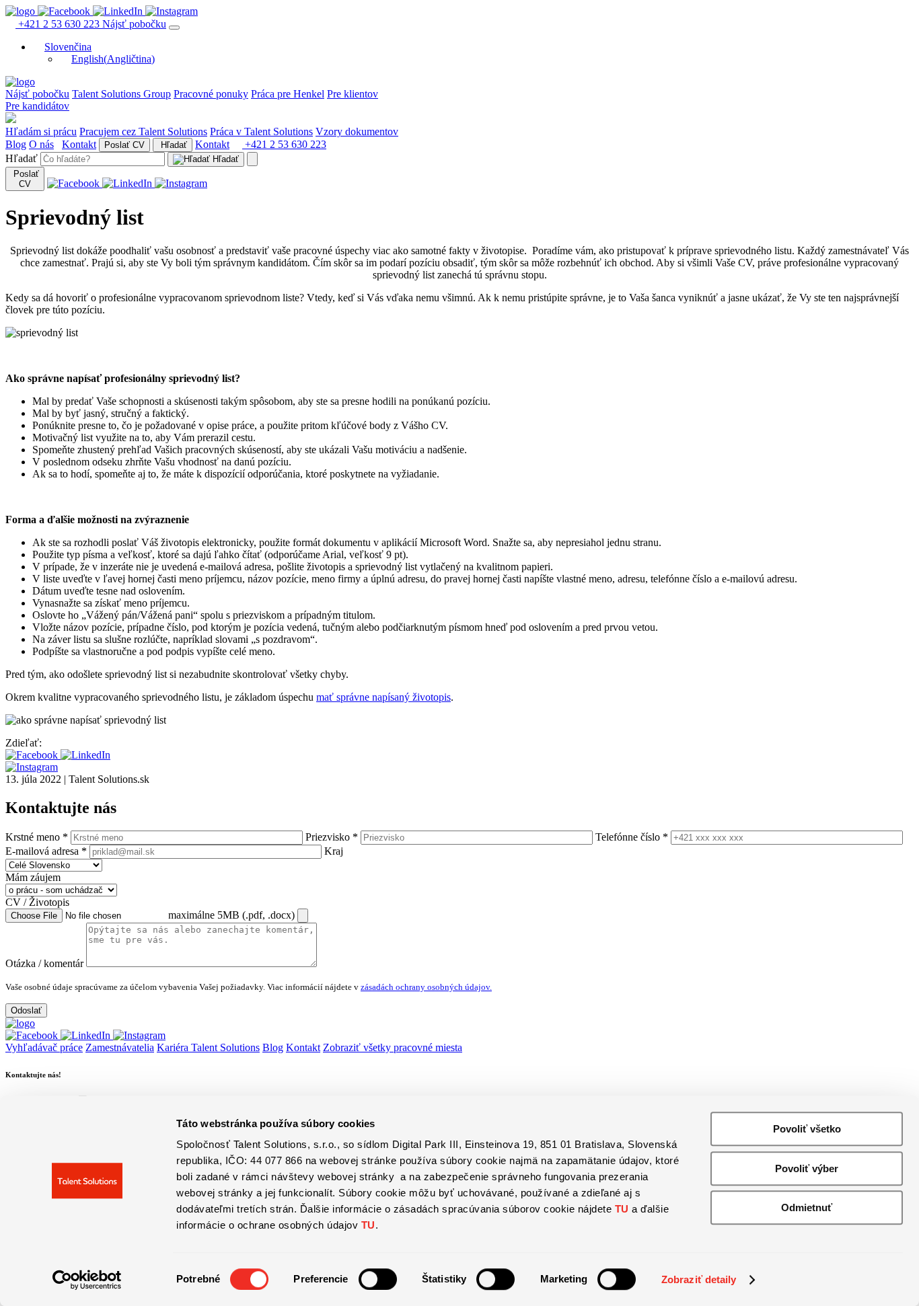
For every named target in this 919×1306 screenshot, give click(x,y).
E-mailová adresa (46, 851)
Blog (15, 144)
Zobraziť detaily (699, 1279)
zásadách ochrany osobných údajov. (426, 987)
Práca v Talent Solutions (261, 131)
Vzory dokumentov (357, 131)
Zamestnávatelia (119, 1047)
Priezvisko (331, 837)
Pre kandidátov (37, 106)
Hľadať (172, 145)
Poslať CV (124, 145)
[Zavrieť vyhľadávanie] (252, 159)
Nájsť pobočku (134, 24)
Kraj (333, 851)
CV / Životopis (37, 902)
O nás (41, 144)
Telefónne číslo (631, 837)
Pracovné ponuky (211, 94)
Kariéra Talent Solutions (208, 1047)
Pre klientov (352, 94)
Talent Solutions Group (121, 94)
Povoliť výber (806, 1168)
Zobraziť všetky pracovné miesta (392, 1047)
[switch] (378, 1279)
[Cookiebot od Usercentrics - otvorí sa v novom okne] (87, 1280)
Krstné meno (36, 837)
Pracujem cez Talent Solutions (143, 131)
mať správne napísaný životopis (383, 697)
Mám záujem (33, 877)
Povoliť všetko (807, 1129)
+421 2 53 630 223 (58, 24)
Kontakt (79, 144)
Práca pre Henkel (287, 94)
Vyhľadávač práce (44, 1047)
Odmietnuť (806, 1207)
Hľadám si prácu (41, 131)
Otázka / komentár (44, 963)
